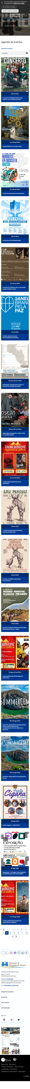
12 (3, 933)
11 (25, 929)
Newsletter (4, 997)
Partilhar (26, 952)
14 (10, 933)
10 (21, 929)
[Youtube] (18, 1020)
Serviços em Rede (18, 1066)
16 (18, 933)
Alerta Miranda (5, 1008)
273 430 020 (9, 979)
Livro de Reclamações (6, 1060)
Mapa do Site (4, 1064)
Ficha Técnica (12, 1064)
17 (22, 933)
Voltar (5, 953)
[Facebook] (4, 1020)
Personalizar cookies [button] (9, 7)
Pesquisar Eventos (7, 48)
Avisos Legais (21, 1071)
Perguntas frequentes (7, 992)
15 (14, 933)
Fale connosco (5, 1002)
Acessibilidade (14, 1059)
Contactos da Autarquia (7, 1066)
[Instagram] (11, 1020)
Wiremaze (26, 1076)
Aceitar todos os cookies (10, 11)
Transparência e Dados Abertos (9, 1071)
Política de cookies (19, 3)
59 (27, 933)
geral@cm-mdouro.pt (11, 985)
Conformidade (13, 1069)
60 (13, 936)
